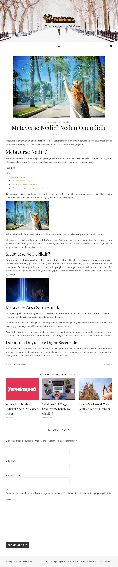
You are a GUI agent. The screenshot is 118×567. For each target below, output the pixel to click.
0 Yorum (108, 364)
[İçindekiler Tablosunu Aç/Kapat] (8, 173)
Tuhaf (95, 561)
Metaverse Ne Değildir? (24, 180)
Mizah (69, 561)
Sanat (75, 561)
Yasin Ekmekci (19, 364)
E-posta (10, 460)
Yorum (9, 498)
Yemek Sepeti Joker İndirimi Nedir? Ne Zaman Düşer (22, 409)
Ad (8, 446)
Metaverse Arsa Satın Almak (26, 184)
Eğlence (62, 561)
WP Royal (10, 561)
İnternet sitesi (13, 475)
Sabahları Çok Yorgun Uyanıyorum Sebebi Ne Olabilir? (56, 409)
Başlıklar (48, 561)
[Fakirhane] (59, 18)
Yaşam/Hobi (54, 122)
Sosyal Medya (85, 561)
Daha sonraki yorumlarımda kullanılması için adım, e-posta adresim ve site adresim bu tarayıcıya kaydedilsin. (58, 493)
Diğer (55, 561)
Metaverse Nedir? (18, 177)
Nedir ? (67, 122)
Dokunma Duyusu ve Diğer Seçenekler (30, 188)
